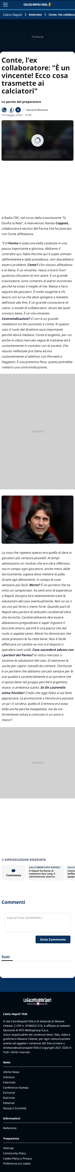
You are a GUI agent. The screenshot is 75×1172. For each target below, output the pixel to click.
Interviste (35, 14)
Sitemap (8, 1148)
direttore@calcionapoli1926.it (22, 1047)
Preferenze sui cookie (17, 1163)
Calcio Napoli (12, 15)
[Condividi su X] (18, 110)
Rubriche (9, 1098)
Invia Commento (53, 939)
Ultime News (11, 1072)
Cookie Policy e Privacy (17, 1158)
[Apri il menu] (5, 4)
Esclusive (9, 1092)
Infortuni (9, 1077)
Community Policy (14, 1153)
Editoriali (9, 1103)
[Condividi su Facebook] (11, 110)
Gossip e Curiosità (14, 1108)
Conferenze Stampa (15, 1087)
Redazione (10, 1128)
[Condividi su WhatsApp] (4, 110)
